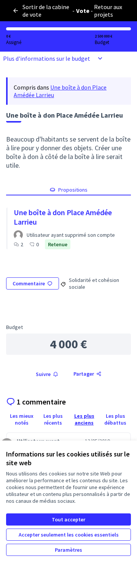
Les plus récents (53, 419)
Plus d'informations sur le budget (46, 58)
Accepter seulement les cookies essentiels (69, 534)
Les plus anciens (84, 419)
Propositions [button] (73, 189)
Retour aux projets (108, 10)
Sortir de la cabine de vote (45, 10)
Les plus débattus (115, 419)
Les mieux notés (21, 419)
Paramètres (68, 549)
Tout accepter (68, 519)
